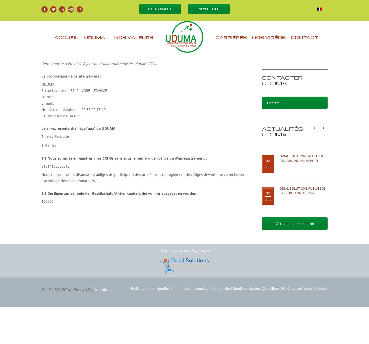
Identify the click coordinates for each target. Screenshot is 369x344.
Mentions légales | (247, 288)
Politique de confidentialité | (152, 288)
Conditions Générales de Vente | (288, 288)
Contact (304, 37)
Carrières (231, 37)
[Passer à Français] (319, 9)
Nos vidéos (269, 37)
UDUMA (94, 37)
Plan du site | (221, 288)
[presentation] (315, 128)
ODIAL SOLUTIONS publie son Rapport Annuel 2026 (303, 190)
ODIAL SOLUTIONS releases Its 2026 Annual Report (301, 158)
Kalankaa (102, 290)
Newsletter (209, 9)
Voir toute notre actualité (294, 223)
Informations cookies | (192, 288)
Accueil (66, 37)
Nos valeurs (133, 37)
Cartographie (160, 9)
